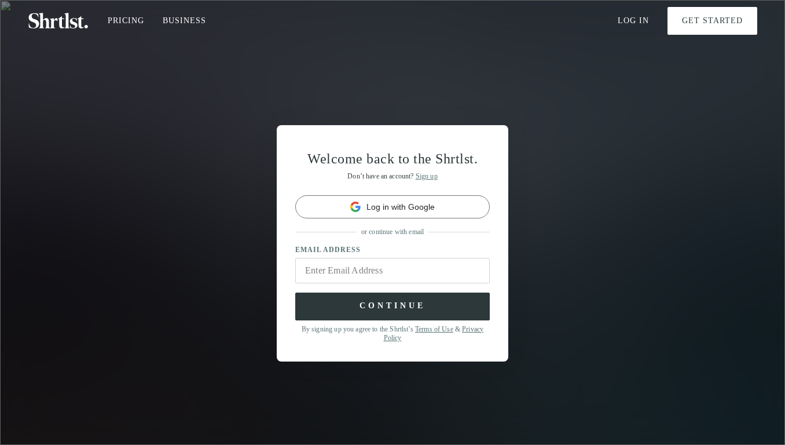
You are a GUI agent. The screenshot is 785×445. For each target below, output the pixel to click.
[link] (392, 206)
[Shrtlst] (58, 21)
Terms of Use (434, 329)
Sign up (427, 176)
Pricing (126, 20)
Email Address (328, 250)
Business (184, 20)
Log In (633, 20)
